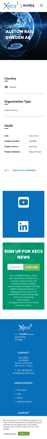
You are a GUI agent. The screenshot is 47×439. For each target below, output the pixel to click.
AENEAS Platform (24, 401)
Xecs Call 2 (33, 135)
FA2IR (8, 126)
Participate (22, 390)
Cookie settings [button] (10, 434)
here (15, 302)
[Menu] (41, 5)
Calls (19, 394)
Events (20, 397)
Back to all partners (24, 170)
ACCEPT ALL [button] (23, 433)
